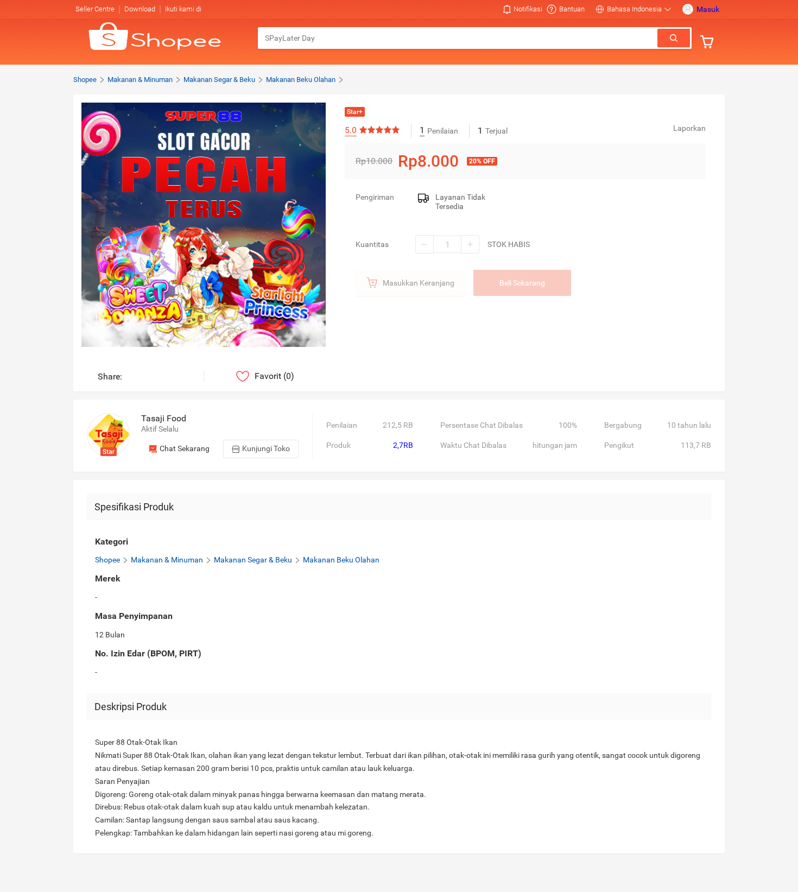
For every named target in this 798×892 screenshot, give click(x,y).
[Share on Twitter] (180, 376)
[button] (522, 9)
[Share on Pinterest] (164, 376)
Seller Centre (95, 9)
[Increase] (470, 244)
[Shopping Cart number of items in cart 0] (709, 42)
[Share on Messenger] (131, 376)
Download (139, 9)
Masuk (707, 9)
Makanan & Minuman (140, 79)
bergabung (623, 425)
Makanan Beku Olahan (300, 79)
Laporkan (689, 128)
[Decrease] (424, 244)
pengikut (619, 445)
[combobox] (458, 38)
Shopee (85, 79)
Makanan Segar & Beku (219, 79)
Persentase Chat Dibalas (481, 425)
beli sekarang (522, 283)
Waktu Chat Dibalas (473, 445)
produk (338, 445)
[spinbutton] (447, 244)
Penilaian (341, 425)
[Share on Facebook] (148, 376)
